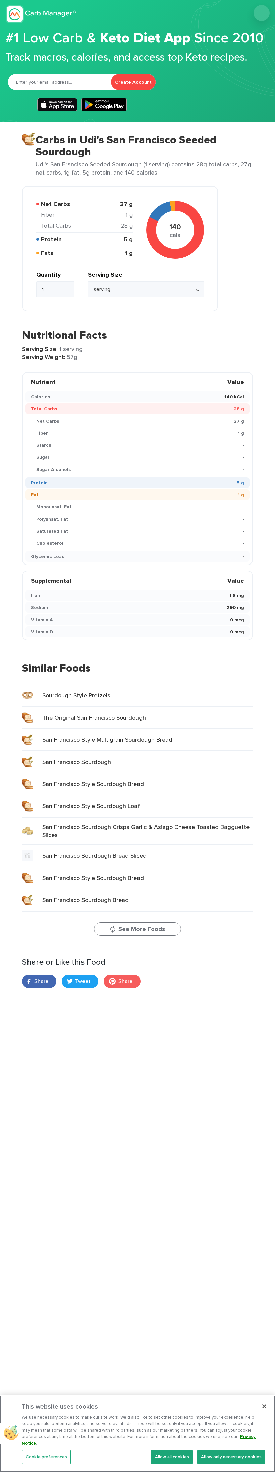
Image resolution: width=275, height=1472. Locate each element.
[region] (137, 1433)
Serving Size (105, 275)
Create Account (133, 82)
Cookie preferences (46, 1457)
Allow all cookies (172, 1457)
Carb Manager (41, 14)
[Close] (264, 1406)
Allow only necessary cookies (231, 1457)
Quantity (48, 275)
